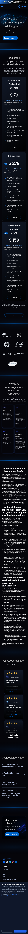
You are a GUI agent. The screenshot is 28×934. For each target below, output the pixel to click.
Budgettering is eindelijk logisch (11, 731)
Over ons (5, 869)
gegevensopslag (14, 627)
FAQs (4, 877)
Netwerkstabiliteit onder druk (12, 681)
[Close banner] (26, 2)
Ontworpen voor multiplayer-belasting (13, 706)
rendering (6, 629)
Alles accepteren (20, 931)
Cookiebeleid (14, 894)
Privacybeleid (4, 895)
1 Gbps (12, 607)
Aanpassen (7, 931)
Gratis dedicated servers (9, 879)
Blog (4, 874)
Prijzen (4, 872)
